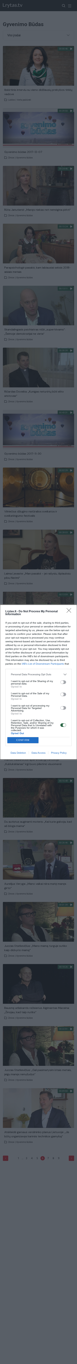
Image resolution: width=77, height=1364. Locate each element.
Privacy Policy (59, 752)
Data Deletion (18, 752)
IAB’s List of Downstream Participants (43, 663)
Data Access (38, 752)
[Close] (70, 611)
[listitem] (38, 674)
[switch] (63, 682)
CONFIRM (23, 740)
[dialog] (38, 682)
